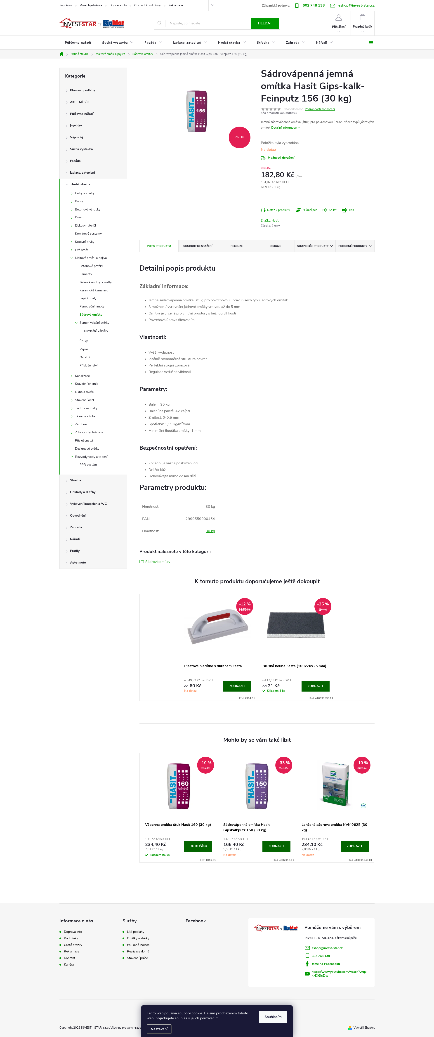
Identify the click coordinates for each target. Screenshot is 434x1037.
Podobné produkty (352, 246)
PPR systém (88, 465)
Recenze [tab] (237, 246)
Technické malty (86, 408)
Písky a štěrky (84, 193)
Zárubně (81, 424)
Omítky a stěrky (138, 938)
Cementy (86, 274)
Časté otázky (73, 945)
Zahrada (76, 527)
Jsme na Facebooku (326, 964)
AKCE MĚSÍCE (80, 102)
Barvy (79, 201)
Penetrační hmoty (92, 306)
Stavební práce (137, 958)
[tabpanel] (218, 647)
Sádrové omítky (91, 314)
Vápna (84, 349)
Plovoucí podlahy (82, 90)
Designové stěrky (87, 448)
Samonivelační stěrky (94, 323)
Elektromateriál (85, 225)
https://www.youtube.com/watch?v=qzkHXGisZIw (339, 974)
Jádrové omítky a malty (96, 282)
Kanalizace (82, 376)
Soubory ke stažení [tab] (197, 246)
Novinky (76, 125)
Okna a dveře (84, 392)
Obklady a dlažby (82, 492)
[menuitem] (78, 43)
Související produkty (312, 246)
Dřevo (79, 217)
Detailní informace (284, 127)
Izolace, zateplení (82, 172)
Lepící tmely (88, 298)
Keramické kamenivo (94, 290)
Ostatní (85, 357)
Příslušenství (88, 365)
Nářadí (75, 539)
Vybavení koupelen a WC (88, 504)
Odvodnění (78, 515)
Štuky (84, 341)
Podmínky (71, 938)
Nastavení (159, 1029)
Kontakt (69, 958)
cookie (197, 1013)
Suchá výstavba (81, 149)
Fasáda (75, 161)
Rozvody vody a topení (91, 457)
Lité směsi (82, 250)
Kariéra (69, 964)
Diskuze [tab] (275, 246)
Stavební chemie (86, 384)
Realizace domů (138, 951)
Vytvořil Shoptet (364, 1028)
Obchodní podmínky (147, 5)
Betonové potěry (91, 266)
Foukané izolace (138, 945)
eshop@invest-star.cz (327, 948)
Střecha (75, 480)
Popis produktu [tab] (159, 246)
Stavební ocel (84, 400)
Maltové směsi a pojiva (91, 258)
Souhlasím (273, 1016)
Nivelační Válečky (96, 331)
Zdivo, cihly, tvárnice (89, 432)
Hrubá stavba (80, 184)
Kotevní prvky (84, 242)
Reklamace (175, 5)
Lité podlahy (135, 932)
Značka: (269, 221)
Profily (75, 551)
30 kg (210, 531)
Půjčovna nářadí (82, 114)
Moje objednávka (91, 5)
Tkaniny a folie (85, 416)
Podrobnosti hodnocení (320, 109)
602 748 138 (314, 5)
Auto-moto (78, 562)
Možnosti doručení (281, 158)
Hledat (265, 23)
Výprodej (76, 137)
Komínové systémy (88, 233)
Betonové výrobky (87, 209)
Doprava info (118, 5)
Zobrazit (237, 686)
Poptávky (65, 5)
